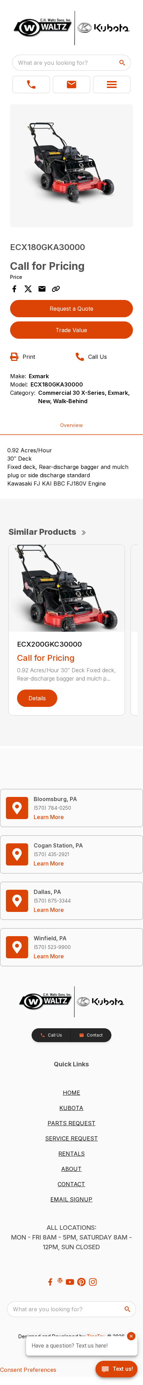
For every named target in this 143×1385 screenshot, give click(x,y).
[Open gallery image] (71, 165)
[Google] (60, 1280)
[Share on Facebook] (14, 289)
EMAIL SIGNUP (71, 1199)
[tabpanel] (71, 166)
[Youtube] (70, 1282)
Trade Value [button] (71, 330)
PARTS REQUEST (71, 1123)
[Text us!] (116, 1370)
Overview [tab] (71, 425)
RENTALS (71, 1153)
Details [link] (37, 698)
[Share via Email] (42, 289)
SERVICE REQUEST (71, 1138)
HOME (71, 1092)
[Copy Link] (56, 289)
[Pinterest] (81, 1282)
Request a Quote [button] (71, 308)
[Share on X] (28, 289)
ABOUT (71, 1168)
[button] (31, 84)
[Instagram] (93, 1282)
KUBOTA (71, 1107)
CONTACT (71, 1184)
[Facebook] (50, 1282)
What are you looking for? (53, 62)
